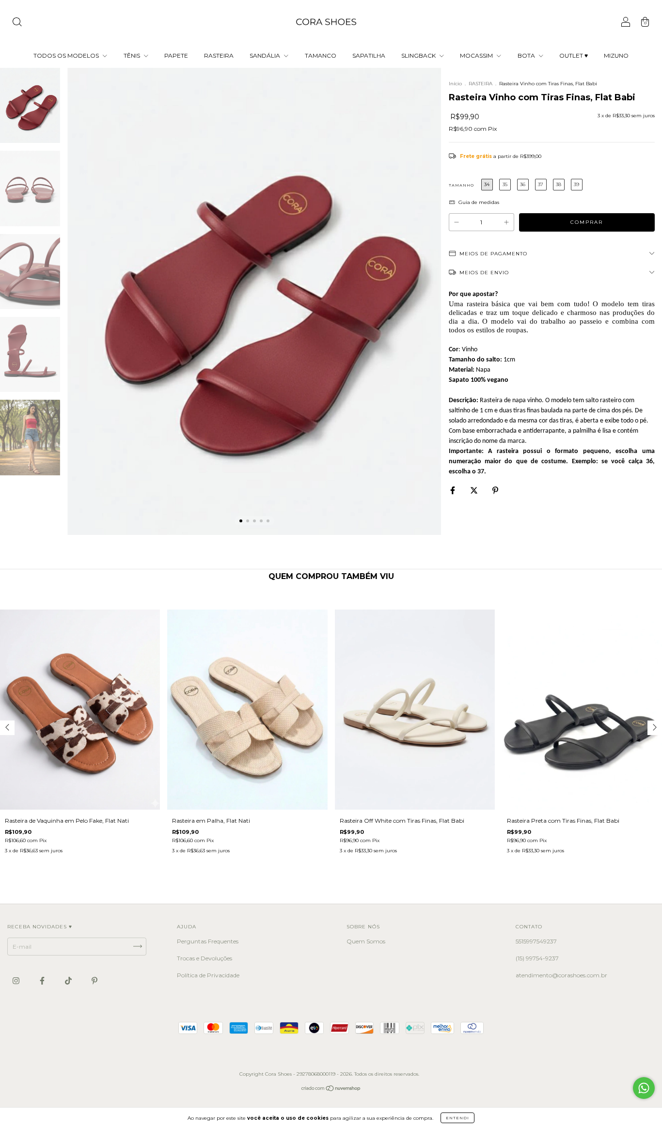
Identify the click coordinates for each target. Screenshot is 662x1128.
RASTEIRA (219, 55)
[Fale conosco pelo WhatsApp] (644, 1088)
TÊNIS (133, 55)
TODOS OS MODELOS (66, 55)
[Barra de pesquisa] (17, 23)
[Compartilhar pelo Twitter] (474, 490)
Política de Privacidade (208, 975)
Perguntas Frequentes (207, 941)
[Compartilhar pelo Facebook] (453, 490)
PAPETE (176, 55)
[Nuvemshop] (331, 1089)
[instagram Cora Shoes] (16, 980)
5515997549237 (536, 941)
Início (455, 83)
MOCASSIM (477, 55)
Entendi (457, 1117)
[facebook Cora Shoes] (42, 980)
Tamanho (461, 185)
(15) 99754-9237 (537, 958)
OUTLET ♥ (573, 55)
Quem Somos (366, 941)
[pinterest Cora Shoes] (94, 980)
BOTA (527, 55)
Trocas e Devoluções (204, 958)
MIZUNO (616, 55)
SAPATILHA (368, 55)
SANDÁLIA (266, 55)
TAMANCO (320, 55)
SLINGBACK (419, 55)
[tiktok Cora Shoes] (69, 980)
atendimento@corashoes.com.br (561, 975)
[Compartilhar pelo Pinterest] (495, 490)
